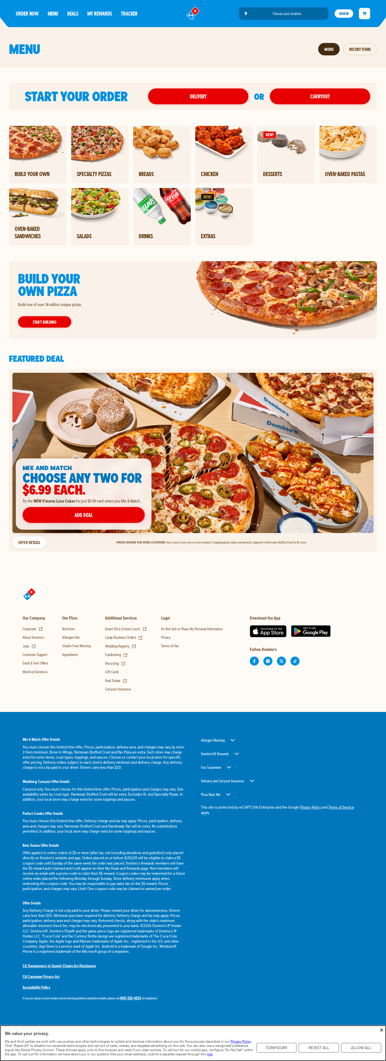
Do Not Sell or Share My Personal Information (192, 628)
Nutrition (68, 628)
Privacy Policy (310, 807)
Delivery (198, 96)
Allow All (361, 1047)
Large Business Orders (124, 637)
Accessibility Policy (36, 987)
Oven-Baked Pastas (345, 173)
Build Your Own (32, 173)
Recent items (360, 49)
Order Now (27, 13)
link (209, 1054)
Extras (208, 236)
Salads (84, 236)
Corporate (33, 628)
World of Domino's (35, 671)
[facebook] (254, 661)
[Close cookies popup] (382, 1030)
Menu (53, 13)
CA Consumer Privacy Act (41, 976)
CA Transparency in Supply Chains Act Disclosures (59, 965)
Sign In (344, 13)
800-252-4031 (130, 998)
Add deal (84, 514)
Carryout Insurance (118, 689)
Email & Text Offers (35, 663)
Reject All (319, 1047)
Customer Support (35, 654)
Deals (72, 13)
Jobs (29, 646)
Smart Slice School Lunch (126, 628)
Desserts (272, 173)
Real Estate (116, 680)
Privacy (166, 637)
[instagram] (267, 661)
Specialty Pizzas (94, 173)
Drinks (146, 236)
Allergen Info (71, 637)
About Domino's (33, 637)
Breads (146, 173)
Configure (276, 1047)
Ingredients (70, 654)
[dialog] (193, 1043)
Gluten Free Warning (76, 645)
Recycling (115, 663)
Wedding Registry (120, 646)
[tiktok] (295, 661)
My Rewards (99, 13)
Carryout (320, 96)
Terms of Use (170, 645)
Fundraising (116, 654)
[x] (281, 661)
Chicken (209, 173)
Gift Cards (112, 671)
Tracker (129, 13)
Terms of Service (341, 807)
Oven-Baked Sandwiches (28, 232)
